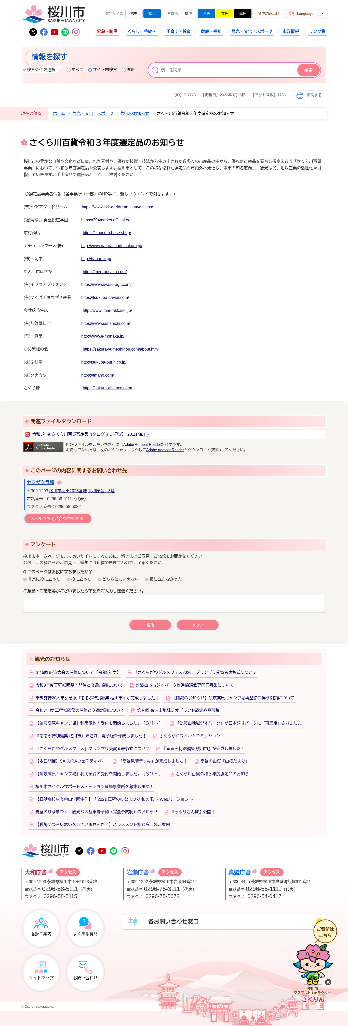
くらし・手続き (142, 31)
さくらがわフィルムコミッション (189, 736)
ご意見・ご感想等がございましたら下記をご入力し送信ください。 (84, 591)
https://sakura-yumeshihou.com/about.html (121, 349)
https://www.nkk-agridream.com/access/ (117, 207)
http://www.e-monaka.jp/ (103, 336)
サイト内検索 (105, 70)
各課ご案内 (41, 934)
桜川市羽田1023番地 (68, 491)
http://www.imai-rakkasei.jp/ (107, 310)
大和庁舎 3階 (101, 491)
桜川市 (45, 850)
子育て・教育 (178, 31)
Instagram (76, 32)
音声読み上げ (268, 13)
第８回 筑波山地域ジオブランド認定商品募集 (178, 710)
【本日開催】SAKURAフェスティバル (70, 761)
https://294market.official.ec (105, 220)
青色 (206, 13)
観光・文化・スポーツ (252, 31)
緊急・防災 (107, 31)
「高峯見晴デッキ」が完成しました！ (153, 761)
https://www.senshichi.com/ (105, 323)
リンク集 (317, 31)
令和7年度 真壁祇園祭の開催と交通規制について (79, 710)
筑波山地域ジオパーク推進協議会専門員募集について (185, 685)
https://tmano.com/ (97, 375)
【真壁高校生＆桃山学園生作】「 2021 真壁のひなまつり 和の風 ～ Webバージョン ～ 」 (117, 799)
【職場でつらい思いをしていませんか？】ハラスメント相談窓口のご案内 (102, 824)
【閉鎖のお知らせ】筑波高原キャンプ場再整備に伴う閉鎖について (233, 698)
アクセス (68, 872)
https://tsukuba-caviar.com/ (105, 297)
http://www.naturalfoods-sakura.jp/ (111, 246)
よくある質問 (85, 934)
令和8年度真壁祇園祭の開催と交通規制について (79, 685)
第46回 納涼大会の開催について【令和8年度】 (78, 672)
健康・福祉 (211, 31)
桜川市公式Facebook (44, 32)
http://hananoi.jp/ (96, 259)
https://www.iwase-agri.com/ (106, 284)
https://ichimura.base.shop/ (107, 233)
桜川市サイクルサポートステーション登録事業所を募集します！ (94, 786)
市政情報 (291, 31)
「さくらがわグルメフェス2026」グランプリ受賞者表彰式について (195, 672)
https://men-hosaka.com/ (105, 272)
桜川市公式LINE (65, 32)
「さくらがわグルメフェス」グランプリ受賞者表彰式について (92, 749)
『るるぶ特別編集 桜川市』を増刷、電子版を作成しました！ (90, 736)
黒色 (242, 13)
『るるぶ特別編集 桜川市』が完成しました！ (203, 749)
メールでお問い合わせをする (56, 518)
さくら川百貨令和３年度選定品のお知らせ (214, 774)
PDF (130, 70)
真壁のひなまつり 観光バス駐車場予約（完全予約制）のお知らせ (96, 812)
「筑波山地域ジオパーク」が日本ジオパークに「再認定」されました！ (241, 723)
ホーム (59, 113)
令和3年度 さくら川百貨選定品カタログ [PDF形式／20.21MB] (88, 434)
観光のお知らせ (135, 113)
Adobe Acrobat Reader (142, 445)
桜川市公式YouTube (54, 32)
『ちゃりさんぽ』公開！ (192, 812)
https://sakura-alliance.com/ (107, 388)
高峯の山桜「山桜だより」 (224, 761)
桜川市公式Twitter (33, 32)
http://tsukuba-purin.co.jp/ (103, 362)
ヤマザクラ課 (40, 482)
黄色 (224, 13)
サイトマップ (41, 978)
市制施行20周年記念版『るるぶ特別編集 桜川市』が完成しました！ (97, 698)
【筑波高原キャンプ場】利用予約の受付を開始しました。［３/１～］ (99, 723)
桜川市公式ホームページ (53, 14)
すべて (77, 70)
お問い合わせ (85, 978)
